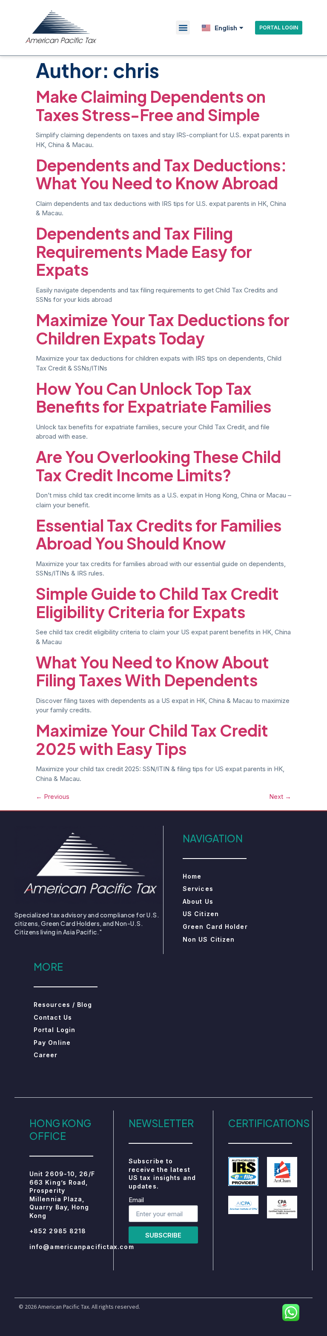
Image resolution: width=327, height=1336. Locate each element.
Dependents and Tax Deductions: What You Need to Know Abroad (161, 174)
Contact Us (53, 1017)
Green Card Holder (215, 926)
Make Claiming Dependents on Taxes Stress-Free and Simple (151, 105)
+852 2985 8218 (57, 1231)
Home (192, 876)
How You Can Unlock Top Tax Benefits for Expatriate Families (153, 397)
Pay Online (52, 1042)
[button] (183, 27)
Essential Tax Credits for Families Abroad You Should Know (158, 534)
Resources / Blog (63, 1004)
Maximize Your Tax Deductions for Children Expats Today (163, 329)
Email (136, 1200)
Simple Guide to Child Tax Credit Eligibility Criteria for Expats (157, 603)
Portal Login (54, 1029)
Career (46, 1054)
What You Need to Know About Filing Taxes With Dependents (152, 671)
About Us (198, 901)
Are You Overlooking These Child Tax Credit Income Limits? (158, 466)
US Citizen (201, 913)
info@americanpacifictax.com (81, 1246)
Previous (52, 796)
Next (280, 796)
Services (198, 888)
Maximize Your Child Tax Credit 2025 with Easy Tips (152, 739)
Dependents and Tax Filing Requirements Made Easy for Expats (144, 251)
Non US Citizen (209, 939)
